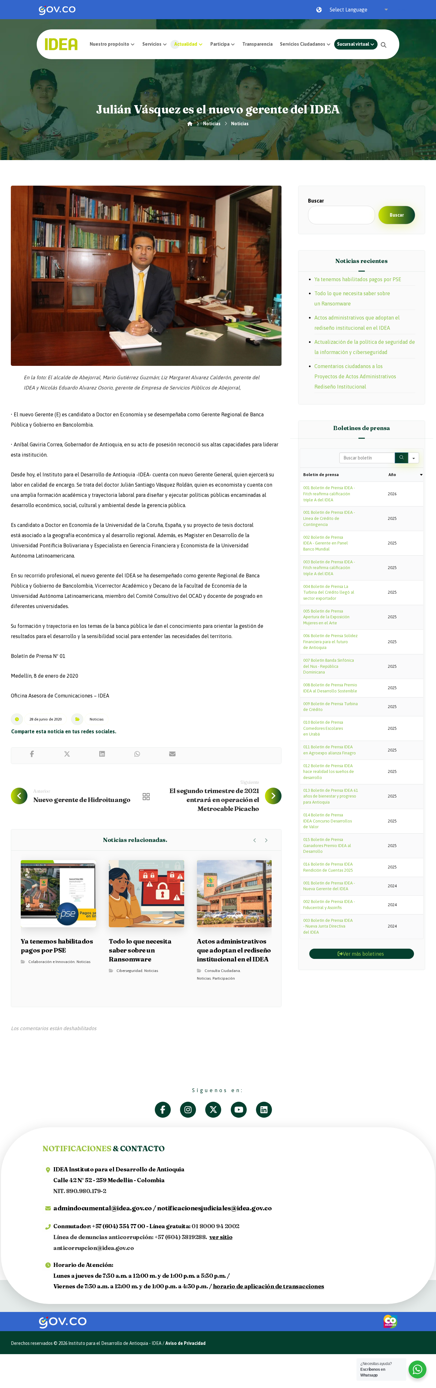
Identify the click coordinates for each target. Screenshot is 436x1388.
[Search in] (413, 457)
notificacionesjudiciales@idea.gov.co (214, 1208)
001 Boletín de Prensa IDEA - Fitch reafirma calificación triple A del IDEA (329, 493)
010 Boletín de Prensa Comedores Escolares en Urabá (323, 728)
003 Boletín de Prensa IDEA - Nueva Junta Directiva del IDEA (328, 926)
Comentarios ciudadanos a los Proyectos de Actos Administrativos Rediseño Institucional (355, 376)
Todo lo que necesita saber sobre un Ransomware (352, 298)
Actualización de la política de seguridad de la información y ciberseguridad (364, 347)
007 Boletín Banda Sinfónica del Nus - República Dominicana (328, 666)
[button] (384, 45)
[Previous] (254, 840)
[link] (57, 9)
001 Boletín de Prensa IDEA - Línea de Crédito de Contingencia (329, 518)
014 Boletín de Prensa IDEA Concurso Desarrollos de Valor (327, 821)
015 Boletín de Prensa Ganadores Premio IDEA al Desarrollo (327, 845)
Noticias (96, 719)
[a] (167, 1110)
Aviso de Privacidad (185, 1343)
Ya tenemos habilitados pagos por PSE (357, 279)
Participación (224, 978)
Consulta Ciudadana (222, 970)
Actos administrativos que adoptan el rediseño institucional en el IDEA (357, 323)
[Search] (401, 457)
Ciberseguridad (129, 970)
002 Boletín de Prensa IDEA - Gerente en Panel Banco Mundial (325, 543)
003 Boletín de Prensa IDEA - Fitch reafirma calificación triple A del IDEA (329, 567)
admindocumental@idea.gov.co (102, 1208)
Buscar (316, 201)
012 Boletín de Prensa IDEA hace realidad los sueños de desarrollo (328, 771)
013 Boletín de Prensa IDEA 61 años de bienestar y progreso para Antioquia (330, 796)
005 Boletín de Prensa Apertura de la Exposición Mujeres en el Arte (326, 617)
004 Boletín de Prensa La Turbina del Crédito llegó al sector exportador (328, 592)
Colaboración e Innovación (51, 962)
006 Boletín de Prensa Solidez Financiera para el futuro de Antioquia (330, 641)
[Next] (266, 840)
